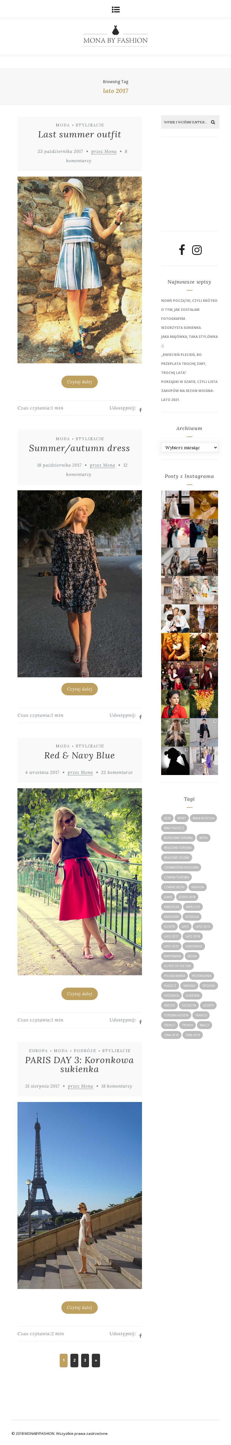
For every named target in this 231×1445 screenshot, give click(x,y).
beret (181, 818)
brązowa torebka (178, 848)
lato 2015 (203, 927)
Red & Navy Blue (79, 755)
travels (201, 1015)
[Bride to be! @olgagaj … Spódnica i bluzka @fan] (175, 505)
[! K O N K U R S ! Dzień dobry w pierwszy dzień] (204, 590)
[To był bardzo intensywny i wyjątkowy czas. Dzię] (175, 675)
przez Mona (104, 151)
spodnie (208, 986)
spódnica (171, 996)
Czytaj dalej (79, 381)
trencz (169, 1025)
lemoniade (193, 946)
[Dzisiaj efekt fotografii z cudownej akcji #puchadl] (175, 704)
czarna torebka (176, 877)
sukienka (192, 996)
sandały (189, 986)
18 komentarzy (116, 1086)
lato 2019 (171, 946)
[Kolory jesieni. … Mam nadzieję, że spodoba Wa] (204, 704)
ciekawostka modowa (181, 867)
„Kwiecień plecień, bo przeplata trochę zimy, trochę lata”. (183, 363)
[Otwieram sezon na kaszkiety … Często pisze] (204, 732)
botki (203, 838)
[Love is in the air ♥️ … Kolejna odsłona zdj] (175, 533)
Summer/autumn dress (79, 448)
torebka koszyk (176, 1015)
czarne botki (174, 887)
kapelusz (193, 907)
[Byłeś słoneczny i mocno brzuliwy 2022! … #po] (175, 647)
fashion (197, 887)
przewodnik (201, 976)
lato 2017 (171, 936)
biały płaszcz (174, 828)
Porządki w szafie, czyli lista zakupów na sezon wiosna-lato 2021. (189, 390)
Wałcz (204, 1025)
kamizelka (171, 907)
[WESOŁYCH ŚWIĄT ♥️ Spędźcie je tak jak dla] (204, 647)
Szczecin (189, 1005)
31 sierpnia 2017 (42, 1086)
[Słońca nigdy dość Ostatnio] (175, 590)
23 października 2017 (60, 151)
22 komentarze (117, 772)
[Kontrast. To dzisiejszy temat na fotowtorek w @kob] (175, 761)
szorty (208, 1005)
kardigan (171, 917)
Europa (38, 1050)
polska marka (174, 976)
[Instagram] (197, 252)
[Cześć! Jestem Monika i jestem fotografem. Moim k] (175, 732)
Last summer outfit (79, 134)
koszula (192, 917)
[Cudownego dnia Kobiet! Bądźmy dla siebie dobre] (204, 561)
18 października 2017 (59, 465)
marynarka (172, 956)
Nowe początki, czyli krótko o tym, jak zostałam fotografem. (189, 309)
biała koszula (203, 818)
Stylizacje (90, 125)
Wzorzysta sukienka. (181, 327)
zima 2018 (171, 1035)
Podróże (85, 1050)
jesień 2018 (187, 897)
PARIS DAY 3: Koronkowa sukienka (79, 1064)
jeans (168, 897)
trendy (187, 1025)
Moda (63, 125)
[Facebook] (182, 252)
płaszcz (170, 986)
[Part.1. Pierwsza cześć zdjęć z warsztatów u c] (204, 533)
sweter (169, 1005)
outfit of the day (177, 966)
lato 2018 (192, 936)
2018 (167, 818)
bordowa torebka (178, 838)
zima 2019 (192, 1035)
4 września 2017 (42, 772)
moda (192, 956)
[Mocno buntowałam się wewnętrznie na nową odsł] (204, 761)
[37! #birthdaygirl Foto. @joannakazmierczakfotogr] (175, 561)
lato (185, 927)
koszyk (169, 927)
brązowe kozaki (176, 858)
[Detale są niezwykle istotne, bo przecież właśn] (204, 505)
